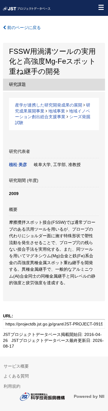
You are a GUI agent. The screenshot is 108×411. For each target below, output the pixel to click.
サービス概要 (16, 366)
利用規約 (12, 386)
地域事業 (56, 111)
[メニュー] (101, 7)
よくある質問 (16, 376)
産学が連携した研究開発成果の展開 (48, 105)
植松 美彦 (18, 164)
